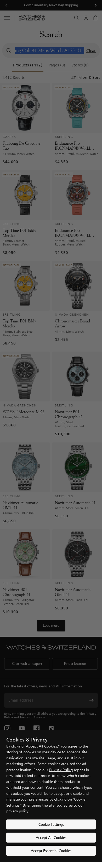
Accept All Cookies (51, 837)
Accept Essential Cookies (51, 850)
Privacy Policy (61, 769)
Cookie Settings (51, 824)
